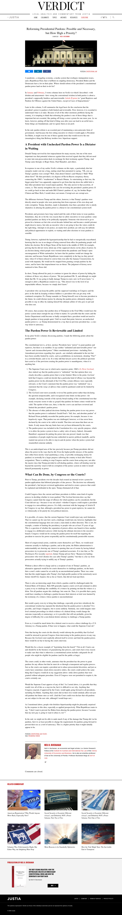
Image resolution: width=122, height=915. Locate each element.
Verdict (61, 6)
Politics (44, 734)
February (40, 92)
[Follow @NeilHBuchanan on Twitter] (45, 762)
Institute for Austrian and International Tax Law (70, 751)
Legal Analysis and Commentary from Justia (61, 14)
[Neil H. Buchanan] (33, 751)
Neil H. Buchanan (64, 36)
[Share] (29, 71)
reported (49, 553)
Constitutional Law (91, 71)
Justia (14, 17)
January (30, 92)
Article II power (71, 98)
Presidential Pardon (34, 736)
